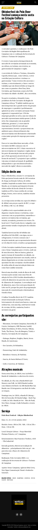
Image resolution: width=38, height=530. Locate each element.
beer (14, 478)
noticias (10, 480)
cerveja (27, 478)
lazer (4, 480)
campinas (20, 478)
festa (33, 478)
